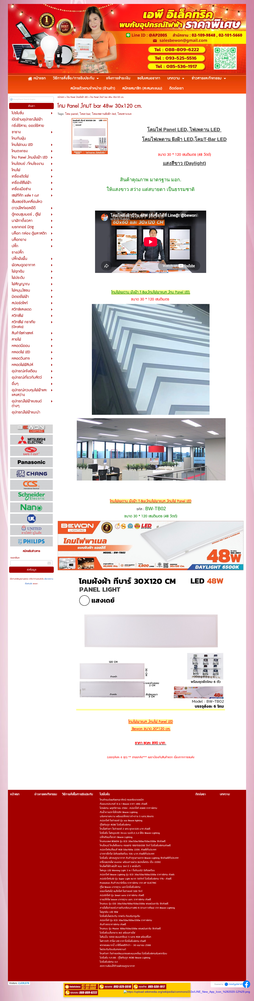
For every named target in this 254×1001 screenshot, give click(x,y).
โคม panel (71, 113)
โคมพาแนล (124, 113)
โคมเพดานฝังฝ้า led (104, 113)
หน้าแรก (61, 97)
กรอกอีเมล (14, 557)
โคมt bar (85, 113)
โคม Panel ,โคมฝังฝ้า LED (77, 97)
